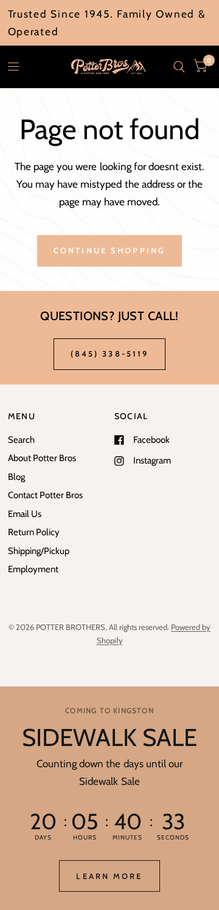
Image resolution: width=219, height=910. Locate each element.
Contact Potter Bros (45, 495)
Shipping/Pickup (38, 551)
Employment (33, 569)
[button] (109, 876)
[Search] (179, 67)
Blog (16, 476)
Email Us (24, 513)
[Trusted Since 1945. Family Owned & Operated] (110, 23)
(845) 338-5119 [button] (110, 353)
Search (21, 439)
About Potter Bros (42, 458)
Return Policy (34, 532)
